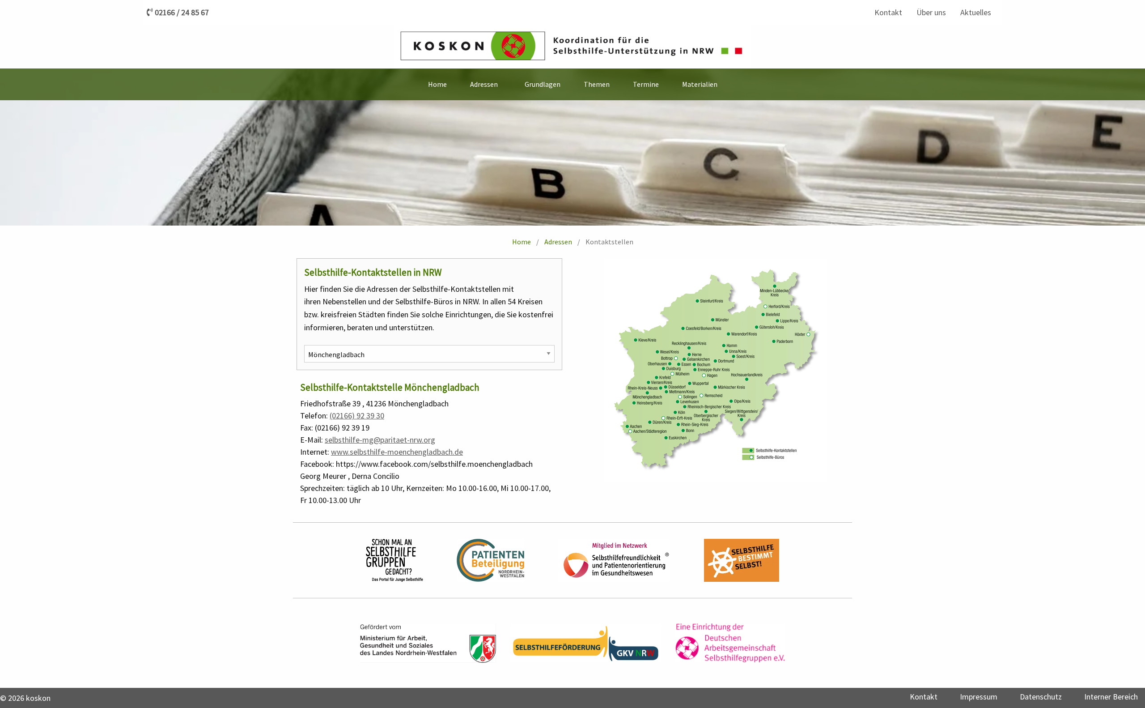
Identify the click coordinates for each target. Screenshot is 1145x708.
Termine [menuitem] (646, 84)
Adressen (558, 241)
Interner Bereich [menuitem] (1111, 696)
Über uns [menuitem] (931, 12)
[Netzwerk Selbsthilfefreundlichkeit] (614, 560)
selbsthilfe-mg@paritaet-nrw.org (380, 440)
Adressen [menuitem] (484, 84)
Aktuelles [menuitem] (975, 12)
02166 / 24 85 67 (182, 13)
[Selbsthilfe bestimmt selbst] (741, 560)
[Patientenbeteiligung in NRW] (490, 560)
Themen (597, 84)
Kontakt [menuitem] (888, 12)
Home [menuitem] (437, 84)
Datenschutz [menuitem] (1041, 696)
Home (521, 241)
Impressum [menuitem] (978, 696)
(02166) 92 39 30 (357, 415)
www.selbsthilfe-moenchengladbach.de (397, 452)
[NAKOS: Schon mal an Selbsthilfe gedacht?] (394, 560)
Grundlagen (542, 84)
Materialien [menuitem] (699, 84)
